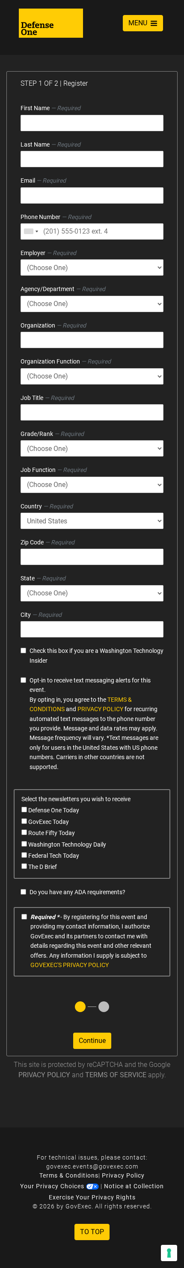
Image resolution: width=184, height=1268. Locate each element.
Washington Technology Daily (66, 844)
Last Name (50, 144)
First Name (50, 108)
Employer (48, 252)
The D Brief (42, 866)
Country (47, 506)
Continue (92, 1041)
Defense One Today (53, 810)
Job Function (53, 469)
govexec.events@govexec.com (92, 1166)
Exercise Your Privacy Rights (92, 1197)
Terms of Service (115, 1075)
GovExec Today (48, 821)
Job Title (47, 397)
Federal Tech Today (53, 855)
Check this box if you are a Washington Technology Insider (96, 655)
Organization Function (66, 361)
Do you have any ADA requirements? (77, 892)
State (43, 578)
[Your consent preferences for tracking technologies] (169, 1253)
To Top (92, 1232)
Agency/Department (63, 288)
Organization (53, 325)
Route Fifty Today (51, 832)
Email (43, 180)
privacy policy (100, 709)
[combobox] (31, 231)
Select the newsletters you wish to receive (76, 799)
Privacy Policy (44, 1075)
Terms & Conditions (68, 1175)
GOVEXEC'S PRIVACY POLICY (69, 965)
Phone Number (56, 216)
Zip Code (47, 542)
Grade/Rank (52, 433)
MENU (138, 23)
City (41, 614)
